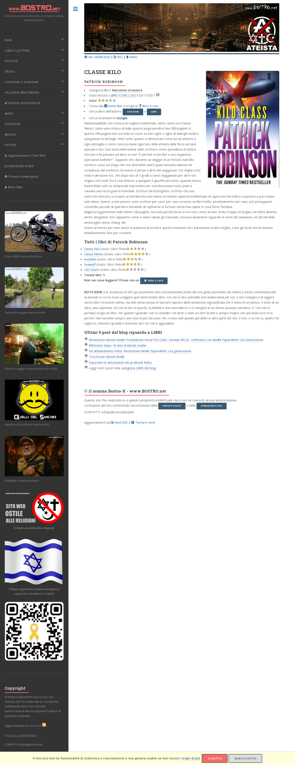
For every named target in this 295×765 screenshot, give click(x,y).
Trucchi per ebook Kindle (107, 356)
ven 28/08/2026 (98, 57)
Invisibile (90, 259)
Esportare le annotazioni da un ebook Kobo (120, 362)
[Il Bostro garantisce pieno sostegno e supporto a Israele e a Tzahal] (34, 561)
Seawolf (89, 264)
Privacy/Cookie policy (23, 176)
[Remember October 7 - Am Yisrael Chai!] (34, 631)
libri (154, 112)
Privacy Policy (172, 406)
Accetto (215, 758)
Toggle (75, 9)
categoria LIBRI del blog (138, 368)
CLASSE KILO (102, 72)
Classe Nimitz (93, 254)
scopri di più (190, 758)
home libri (114, 106)
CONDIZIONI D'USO (19, 166)
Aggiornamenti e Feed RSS (26, 155)
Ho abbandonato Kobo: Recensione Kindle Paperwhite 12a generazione (140, 351)
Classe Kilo (91, 249)
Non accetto (245, 758)
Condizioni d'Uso (211, 406)
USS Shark (91, 269)
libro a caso (150, 106)
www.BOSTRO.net (147, 391)
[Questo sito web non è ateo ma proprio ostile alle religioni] (34, 508)
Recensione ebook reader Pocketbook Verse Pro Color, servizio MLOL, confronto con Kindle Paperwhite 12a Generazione (176, 339)
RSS (119, 57)
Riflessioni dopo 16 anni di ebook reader (118, 345)
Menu (132, 57)
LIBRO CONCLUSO (122, 95)
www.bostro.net (42, 697)
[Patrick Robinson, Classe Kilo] (240, 131)
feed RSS (121, 422)
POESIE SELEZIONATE (24, 103)
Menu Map (14, 187)
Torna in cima (144, 422)
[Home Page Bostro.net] (181, 28)
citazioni (133, 112)
